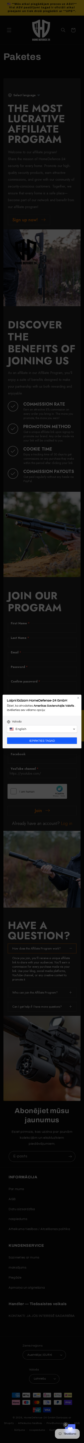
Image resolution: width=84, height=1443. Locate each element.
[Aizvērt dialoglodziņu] (78, 698)
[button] (42, 729)
